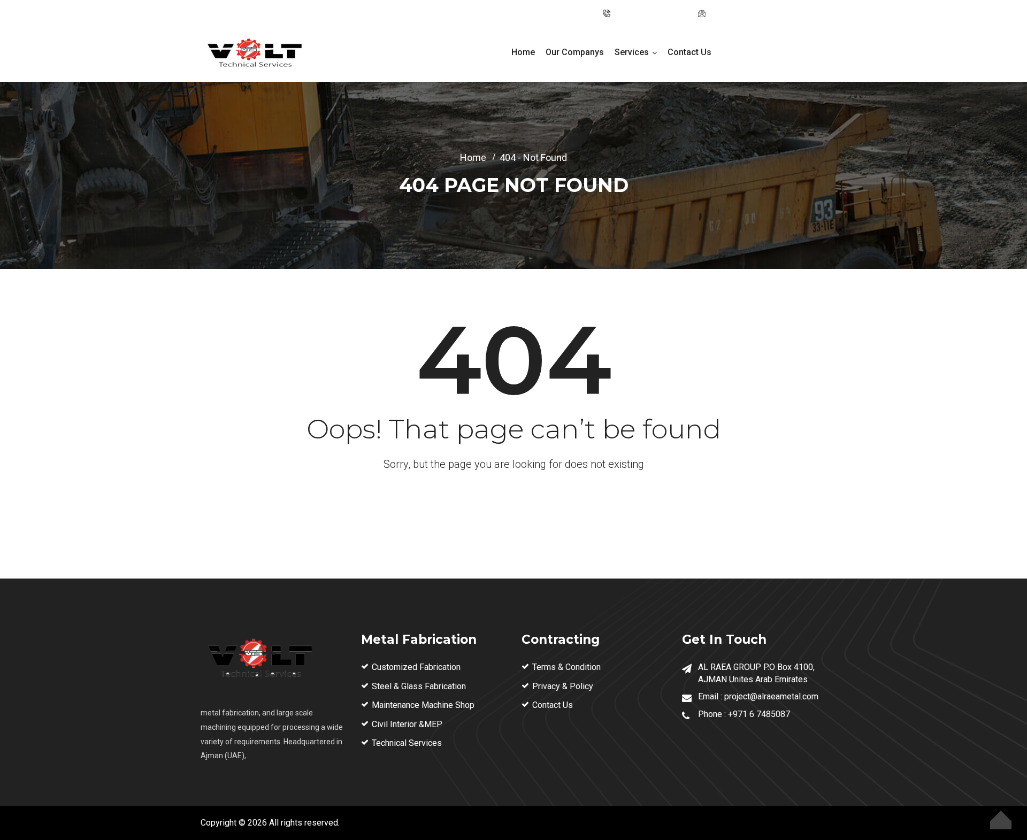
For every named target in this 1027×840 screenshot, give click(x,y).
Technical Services (407, 743)
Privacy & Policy (562, 686)
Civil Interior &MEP (407, 724)
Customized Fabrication (416, 667)
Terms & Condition (566, 667)
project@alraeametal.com (755, 13)
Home (523, 52)
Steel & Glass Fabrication (419, 686)
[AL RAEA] (254, 54)
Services (632, 52)
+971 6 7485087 (759, 714)
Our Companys (575, 52)
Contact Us (689, 52)
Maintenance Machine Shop (423, 705)
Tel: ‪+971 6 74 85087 (651, 13)
